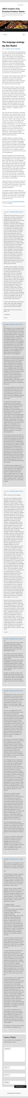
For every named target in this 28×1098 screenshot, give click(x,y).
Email (7, 1075)
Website (6, 1082)
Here (12, 725)
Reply (6, 317)
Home (3, 30)
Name (7, 1067)
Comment (7, 1048)
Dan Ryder (18, 49)
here (17, 776)
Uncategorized (15, 201)
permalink (10, 203)
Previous (4, 34)
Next (24, 34)
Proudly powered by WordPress (14, 1093)
